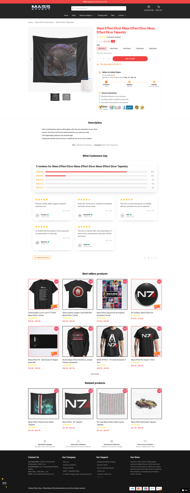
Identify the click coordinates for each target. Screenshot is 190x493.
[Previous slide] (31, 59)
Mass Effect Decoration (44, 22)
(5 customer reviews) (113, 37)
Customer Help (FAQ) (104, 474)
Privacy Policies (68, 468)
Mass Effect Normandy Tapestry (143, 422)
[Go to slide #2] (66, 97)
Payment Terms (102, 465)
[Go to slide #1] (55, 97)
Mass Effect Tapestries (65, 22)
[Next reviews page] (155, 258)
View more (95, 374)
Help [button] (186, 490)
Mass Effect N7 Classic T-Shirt (142, 360)
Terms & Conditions (69, 465)
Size (98, 45)
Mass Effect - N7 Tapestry (72, 422)
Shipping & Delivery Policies (106, 462)
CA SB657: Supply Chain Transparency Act (77, 474)
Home (30, 22)
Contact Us (101, 471)
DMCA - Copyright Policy (71, 471)
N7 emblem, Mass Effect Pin (142, 313)
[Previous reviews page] (145, 258)
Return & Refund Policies (105, 468)
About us (66, 462)
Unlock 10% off (4, 483)
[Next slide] (90, 59)
